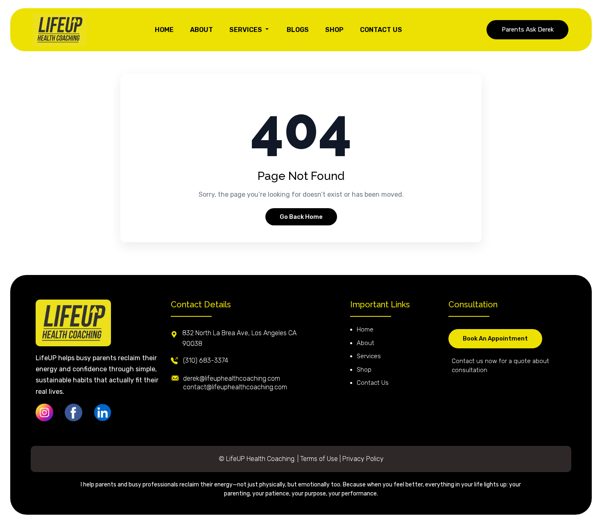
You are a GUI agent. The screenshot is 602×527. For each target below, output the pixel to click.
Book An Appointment (495, 338)
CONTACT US (381, 30)
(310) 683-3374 (205, 360)
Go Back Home (301, 216)
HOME (164, 30)
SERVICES (246, 30)
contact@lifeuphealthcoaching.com (235, 387)
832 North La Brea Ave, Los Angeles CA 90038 (239, 338)
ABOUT (201, 30)
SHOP (334, 30)
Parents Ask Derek (528, 29)
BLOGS (298, 30)
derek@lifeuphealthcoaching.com (231, 378)
